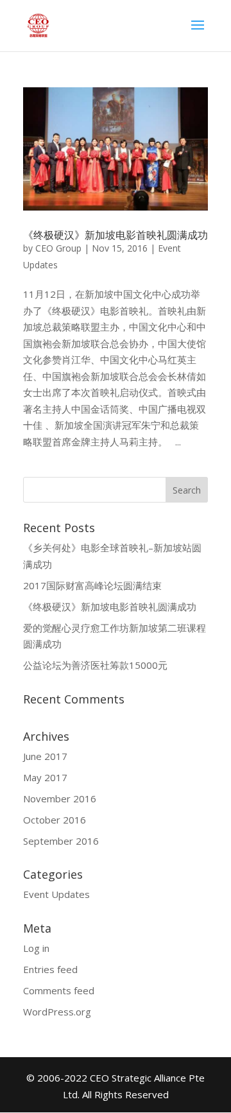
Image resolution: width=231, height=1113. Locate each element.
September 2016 (61, 840)
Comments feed (58, 990)
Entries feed (50, 969)
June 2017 (45, 756)
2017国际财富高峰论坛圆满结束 (92, 585)
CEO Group (58, 248)
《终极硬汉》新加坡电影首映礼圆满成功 (115, 235)
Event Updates (56, 894)
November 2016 (59, 798)
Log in (36, 948)
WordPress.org (57, 1011)
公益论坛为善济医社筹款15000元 (95, 665)
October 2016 (54, 819)
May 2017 (45, 777)
